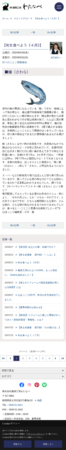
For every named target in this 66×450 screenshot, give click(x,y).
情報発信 (22, 62)
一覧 (33, 32)
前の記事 (14, 32)
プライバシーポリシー (35, 434)
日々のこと (8, 62)
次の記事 (51, 32)
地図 (39, 400)
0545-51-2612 (16, 405)
